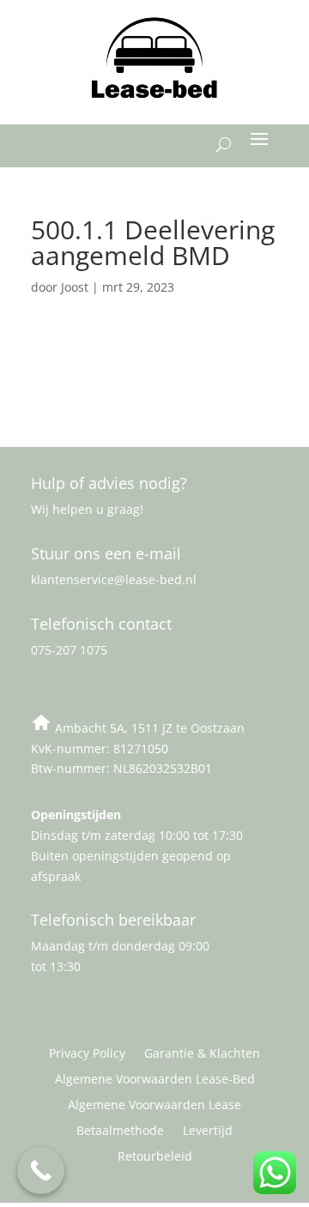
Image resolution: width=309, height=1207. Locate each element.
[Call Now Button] (40, 1170)
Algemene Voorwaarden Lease (154, 1106)
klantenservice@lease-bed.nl (114, 579)
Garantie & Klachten (202, 1054)
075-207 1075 (69, 650)
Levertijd (208, 1131)
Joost (74, 287)
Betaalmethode (120, 1131)
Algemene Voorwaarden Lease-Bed (155, 1080)
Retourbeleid (155, 1157)
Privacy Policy (87, 1054)
